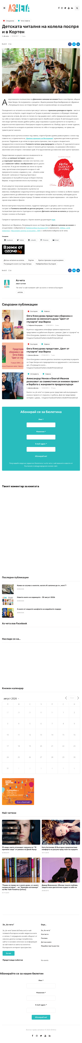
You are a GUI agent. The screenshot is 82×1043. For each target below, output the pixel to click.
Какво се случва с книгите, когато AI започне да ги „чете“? (41, 585)
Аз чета (6, 36)
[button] (41, 70)
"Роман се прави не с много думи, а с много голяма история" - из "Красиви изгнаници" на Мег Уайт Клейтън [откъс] (20, 887)
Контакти (44, 934)
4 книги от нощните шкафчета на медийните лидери (39, 609)
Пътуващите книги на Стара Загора (17, 264)
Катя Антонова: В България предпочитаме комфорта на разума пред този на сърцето (60, 848)
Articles (20, 292)
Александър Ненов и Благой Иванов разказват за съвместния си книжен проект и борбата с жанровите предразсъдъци (53, 381)
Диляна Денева (33, 355)
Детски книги (46, 942)
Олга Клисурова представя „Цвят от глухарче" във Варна (48, 350)
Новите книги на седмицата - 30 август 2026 (36, 597)
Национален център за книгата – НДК (25, 231)
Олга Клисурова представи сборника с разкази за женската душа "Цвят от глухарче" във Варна (50, 318)
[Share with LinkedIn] (78, 44)
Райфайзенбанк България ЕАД (37, 228)
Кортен (31, 260)
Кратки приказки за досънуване (50, 260)
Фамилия (41, 431)
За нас (8, 953)
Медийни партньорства (50, 946)
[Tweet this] (74, 44)
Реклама (44, 938)
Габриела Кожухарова (35, 325)
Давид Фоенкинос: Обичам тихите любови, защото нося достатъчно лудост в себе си (60, 886)
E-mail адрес (41, 444)
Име (41, 419)
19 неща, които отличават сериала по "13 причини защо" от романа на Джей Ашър (19, 848)
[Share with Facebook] (70, 44)
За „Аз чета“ (45, 930)
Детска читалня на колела (14, 260)
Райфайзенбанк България (46, 264)
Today (72, 698)
